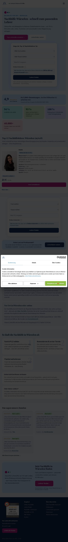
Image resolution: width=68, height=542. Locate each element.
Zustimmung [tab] (12, 262)
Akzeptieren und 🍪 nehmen (55, 283)
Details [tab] (34, 262)
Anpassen (33, 283)
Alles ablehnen (12, 283)
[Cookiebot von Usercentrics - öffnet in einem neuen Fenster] (58, 257)
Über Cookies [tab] (56, 262)
